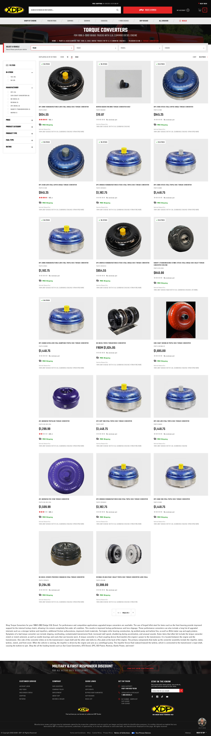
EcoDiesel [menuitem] (104, 21)
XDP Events (89, 689)
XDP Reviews (90, 696)
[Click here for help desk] (202, 723)
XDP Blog (88, 686)
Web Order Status (25, 693)
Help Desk (203, 4)
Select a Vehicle (150, 10)
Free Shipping (97, 4)
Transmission (134, 41)
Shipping (22, 696)
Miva (89, 733)
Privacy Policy (108, 733)
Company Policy (58, 689)
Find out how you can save (140, 668)
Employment (56, 693)
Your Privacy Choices (143, 733)
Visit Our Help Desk (129, 688)
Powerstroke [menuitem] (51, 21)
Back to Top (201, 732)
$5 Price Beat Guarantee (94, 693)
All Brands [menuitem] (163, 21)
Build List (88, 699)
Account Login (24, 686)
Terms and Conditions (78, 733)
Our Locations (57, 686)
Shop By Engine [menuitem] (30, 21)
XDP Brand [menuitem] (144, 21)
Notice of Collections (122, 733)
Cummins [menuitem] (70, 21)
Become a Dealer (58, 699)
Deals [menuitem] (184, 21)
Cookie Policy (97, 733)
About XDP (56, 696)
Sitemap (188, 733)
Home (54, 41)
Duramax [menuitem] (87, 21)
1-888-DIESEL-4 (127, 695)
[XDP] (14, 10)
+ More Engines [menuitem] (123, 21)
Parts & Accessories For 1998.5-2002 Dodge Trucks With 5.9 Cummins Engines (92, 41)
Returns (22, 699)
